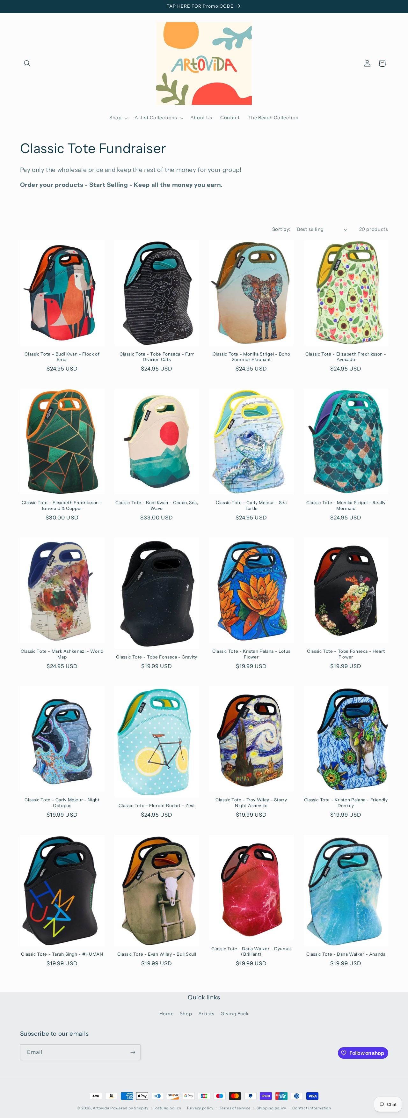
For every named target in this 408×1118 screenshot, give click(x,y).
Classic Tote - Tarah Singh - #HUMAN (62, 954)
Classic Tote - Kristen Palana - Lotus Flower (251, 654)
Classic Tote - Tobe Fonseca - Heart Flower (346, 654)
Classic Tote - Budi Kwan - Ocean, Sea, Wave (156, 505)
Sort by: (281, 229)
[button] (27, 63)
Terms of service (235, 1108)
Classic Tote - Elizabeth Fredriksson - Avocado (345, 356)
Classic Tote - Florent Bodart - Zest (157, 805)
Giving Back (235, 1014)
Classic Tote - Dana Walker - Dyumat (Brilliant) (251, 951)
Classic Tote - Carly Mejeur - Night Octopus (62, 802)
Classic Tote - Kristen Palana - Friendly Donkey (346, 802)
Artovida (101, 1108)
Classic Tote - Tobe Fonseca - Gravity (156, 656)
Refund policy (168, 1108)
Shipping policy (271, 1108)
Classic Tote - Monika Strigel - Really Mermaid (346, 505)
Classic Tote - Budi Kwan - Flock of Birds (62, 356)
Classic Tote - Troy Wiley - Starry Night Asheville (251, 802)
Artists (206, 1014)
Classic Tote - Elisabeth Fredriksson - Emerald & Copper (62, 505)
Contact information (311, 1108)
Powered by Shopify (129, 1108)
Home (166, 1014)
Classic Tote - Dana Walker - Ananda (346, 954)
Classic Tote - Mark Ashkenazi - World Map (62, 654)
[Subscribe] (132, 1052)
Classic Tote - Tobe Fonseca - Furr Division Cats (157, 356)
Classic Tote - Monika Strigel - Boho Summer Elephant (251, 356)
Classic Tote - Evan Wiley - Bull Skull (156, 954)
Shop (186, 1014)
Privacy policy (200, 1108)
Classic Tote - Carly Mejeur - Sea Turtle (251, 505)
